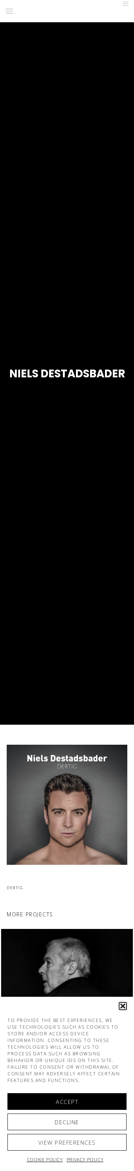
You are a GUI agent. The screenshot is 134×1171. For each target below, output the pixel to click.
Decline (67, 1122)
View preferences (67, 1142)
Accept (67, 1101)
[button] (123, 1006)
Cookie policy (45, 1160)
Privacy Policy (85, 1160)
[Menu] (123, 3)
